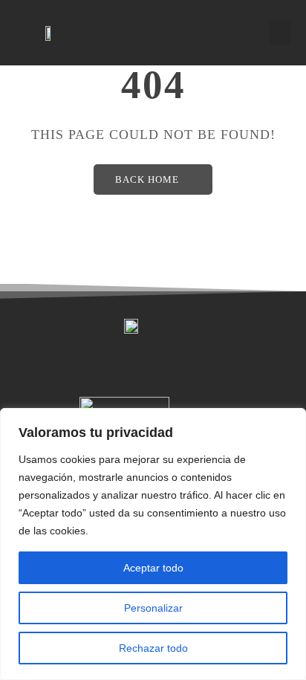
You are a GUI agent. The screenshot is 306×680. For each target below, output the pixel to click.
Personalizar (153, 608)
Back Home (147, 179)
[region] (153, 544)
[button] (280, 33)
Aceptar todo (153, 568)
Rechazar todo (153, 648)
